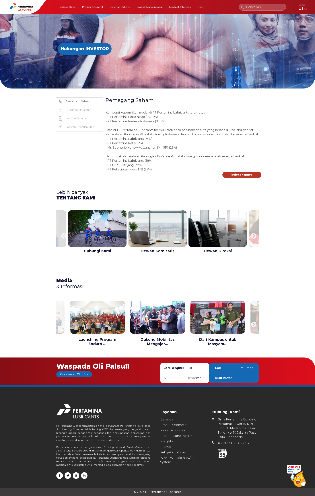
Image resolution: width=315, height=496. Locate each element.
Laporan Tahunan (76, 118)
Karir (200, 6)
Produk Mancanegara (150, 6)
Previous (63, 235)
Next (252, 235)
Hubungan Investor (78, 109)
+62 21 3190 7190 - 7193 (233, 443)
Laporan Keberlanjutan (79, 127)
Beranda (166, 419)
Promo (165, 447)
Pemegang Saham (77, 101)
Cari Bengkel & (182, 373)
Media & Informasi (180, 6)
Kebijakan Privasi (173, 452)
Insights (166, 441)
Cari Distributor (234, 373)
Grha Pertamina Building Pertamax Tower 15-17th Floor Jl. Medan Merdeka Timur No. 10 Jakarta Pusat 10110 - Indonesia (238, 428)
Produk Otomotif (92, 6)
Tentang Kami (66, 6)
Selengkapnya (241, 174)
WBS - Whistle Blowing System (178, 460)
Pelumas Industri (120, 6)
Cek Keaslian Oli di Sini (74, 374)
